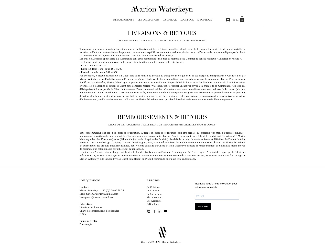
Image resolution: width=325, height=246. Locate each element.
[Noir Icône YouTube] (165, 211)
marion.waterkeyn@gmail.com (96, 136)
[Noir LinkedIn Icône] (160, 211)
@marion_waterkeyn (102, 197)
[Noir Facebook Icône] (154, 211)
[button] (242, 19)
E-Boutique (153, 204)
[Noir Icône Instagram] (149, 211)
